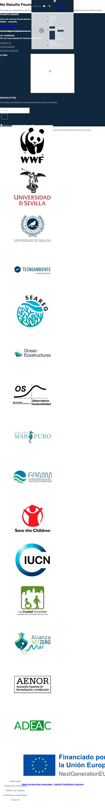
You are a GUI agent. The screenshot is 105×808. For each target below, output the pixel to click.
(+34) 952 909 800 (9, 26)
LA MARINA (53, 42)
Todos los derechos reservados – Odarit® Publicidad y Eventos (53, 784)
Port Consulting (59, 37)
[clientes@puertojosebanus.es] (44, 6)
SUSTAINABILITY (56, 45)
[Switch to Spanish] (58, 1)
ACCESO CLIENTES (9, 50)
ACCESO (60, 31)
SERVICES (53, 30)
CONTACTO (5, 43)
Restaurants (60, 28)
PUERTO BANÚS (53, 18)
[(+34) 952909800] (50, 6)
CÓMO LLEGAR (7, 46)
